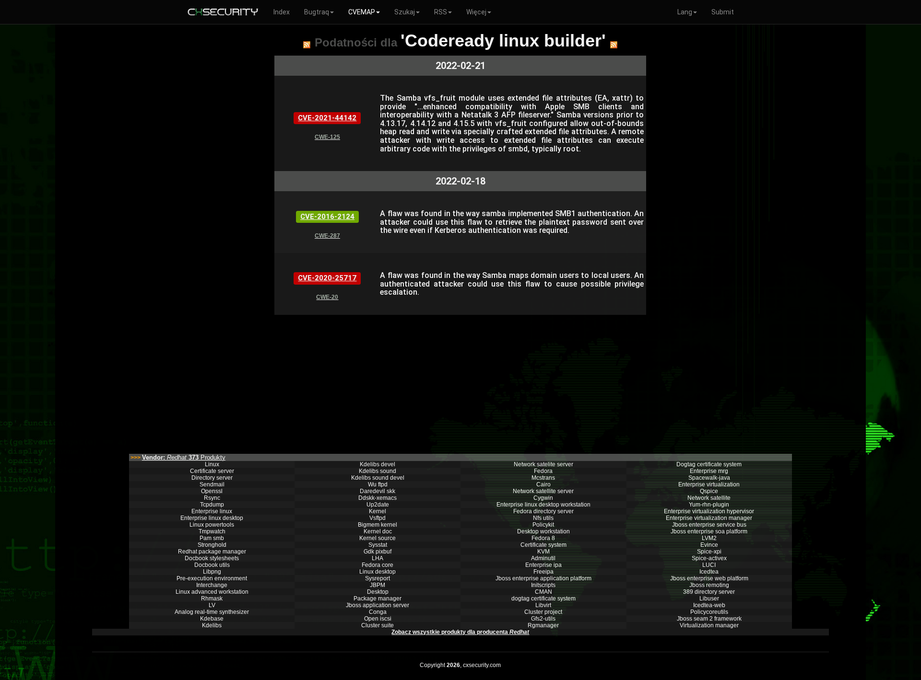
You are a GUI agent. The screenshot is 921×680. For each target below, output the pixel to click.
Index (281, 12)
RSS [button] (440, 12)
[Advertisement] (460, 382)
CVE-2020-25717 (327, 278)
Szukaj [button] (404, 12)
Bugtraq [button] (316, 12)
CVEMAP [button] (361, 12)
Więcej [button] (476, 12)
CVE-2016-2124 (327, 216)
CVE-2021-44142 (327, 118)
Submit (722, 12)
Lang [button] (684, 12)
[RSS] (306, 44)
